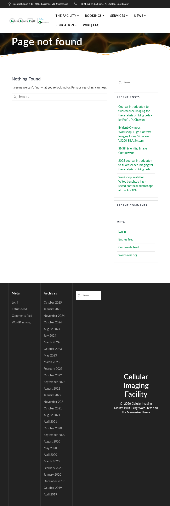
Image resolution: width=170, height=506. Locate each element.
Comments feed (128, 247)
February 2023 (53, 368)
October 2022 (53, 375)
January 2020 (52, 474)
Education (65, 25)
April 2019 (50, 494)
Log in (122, 231)
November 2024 (54, 316)
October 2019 (53, 488)
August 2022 (52, 388)
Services (117, 15)
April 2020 (50, 454)
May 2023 (50, 355)
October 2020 (53, 428)
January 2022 (52, 395)
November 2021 (54, 402)
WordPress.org (127, 255)
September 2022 (54, 382)
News (138, 15)
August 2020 (52, 441)
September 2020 (54, 435)
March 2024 (52, 342)
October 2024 (53, 322)
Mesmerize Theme (138, 412)
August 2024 (52, 329)
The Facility (66, 15)
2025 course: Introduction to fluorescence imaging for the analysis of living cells (135, 165)
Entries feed (126, 239)
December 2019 (54, 481)
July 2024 (50, 335)
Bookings (93, 15)
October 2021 (53, 408)
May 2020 (50, 448)
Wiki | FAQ (91, 25)
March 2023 (52, 362)
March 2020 (52, 461)
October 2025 (53, 302)
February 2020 (53, 468)
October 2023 (53, 349)
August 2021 (52, 415)
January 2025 (52, 309)
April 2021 (50, 421)
